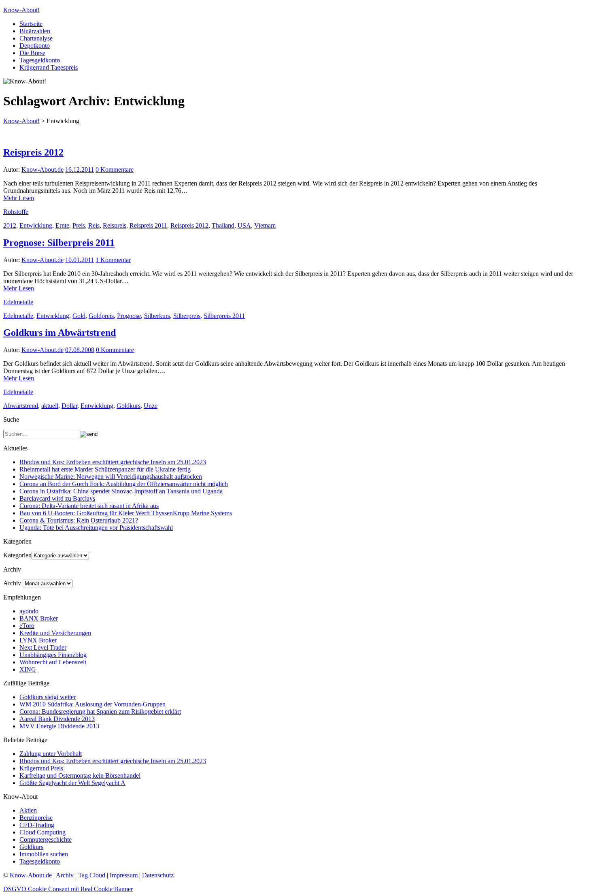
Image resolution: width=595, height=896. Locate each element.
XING (27, 669)
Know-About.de (42, 169)
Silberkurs (157, 315)
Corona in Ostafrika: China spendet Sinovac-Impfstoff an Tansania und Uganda (121, 491)
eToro (26, 625)
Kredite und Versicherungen (55, 632)
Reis (94, 225)
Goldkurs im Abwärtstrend (59, 332)
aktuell (49, 405)
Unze (150, 405)
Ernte (62, 225)
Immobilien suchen (43, 854)
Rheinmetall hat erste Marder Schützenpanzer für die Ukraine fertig (105, 469)
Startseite (30, 23)
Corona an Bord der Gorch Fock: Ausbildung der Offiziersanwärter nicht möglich (123, 483)
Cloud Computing (42, 832)
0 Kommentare (115, 169)
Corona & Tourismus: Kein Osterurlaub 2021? (78, 520)
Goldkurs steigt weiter (47, 696)
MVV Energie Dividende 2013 (59, 726)
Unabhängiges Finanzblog (53, 654)
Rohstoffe (15, 211)
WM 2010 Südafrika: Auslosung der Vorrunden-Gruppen (92, 704)
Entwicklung (35, 225)
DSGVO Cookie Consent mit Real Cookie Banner (68, 888)
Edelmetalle (18, 302)
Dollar (69, 405)
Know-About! (21, 9)
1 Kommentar (113, 259)
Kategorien (17, 555)
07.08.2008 (79, 349)
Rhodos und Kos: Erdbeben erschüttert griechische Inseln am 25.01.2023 (112, 462)
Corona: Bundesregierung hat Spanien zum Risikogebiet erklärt (100, 711)
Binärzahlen (34, 31)
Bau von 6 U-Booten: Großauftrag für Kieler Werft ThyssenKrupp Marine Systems (125, 513)
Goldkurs (128, 405)
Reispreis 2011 (148, 225)
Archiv (12, 583)
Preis (78, 225)
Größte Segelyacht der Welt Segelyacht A (72, 782)
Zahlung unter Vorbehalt (50, 753)
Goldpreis (101, 315)
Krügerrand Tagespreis (48, 67)
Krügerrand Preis (41, 768)
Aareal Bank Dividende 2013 (57, 718)
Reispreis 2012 (33, 152)
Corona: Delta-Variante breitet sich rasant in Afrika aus (89, 505)
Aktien (28, 810)
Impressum (124, 875)
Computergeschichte (45, 839)
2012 (9, 225)
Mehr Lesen (18, 197)
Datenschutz (158, 875)
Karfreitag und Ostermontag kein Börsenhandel (79, 775)
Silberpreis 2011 (224, 315)
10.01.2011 (79, 259)
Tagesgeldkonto (39, 60)
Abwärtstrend (20, 405)
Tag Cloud (91, 875)
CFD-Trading (36, 824)
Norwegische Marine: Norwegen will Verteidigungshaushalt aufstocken (110, 476)
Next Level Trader (42, 647)
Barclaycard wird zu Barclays (57, 498)
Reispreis (114, 225)
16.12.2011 (79, 169)
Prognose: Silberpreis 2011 (59, 242)
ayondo (28, 611)
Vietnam (265, 225)
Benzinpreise (36, 817)
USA (244, 225)
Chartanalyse (36, 38)
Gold (78, 315)
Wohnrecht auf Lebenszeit (52, 662)
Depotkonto (34, 45)
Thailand (223, 225)
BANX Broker (38, 618)
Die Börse (32, 52)
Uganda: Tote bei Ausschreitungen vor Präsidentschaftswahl (96, 527)
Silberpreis (186, 315)
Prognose (129, 315)
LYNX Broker (38, 640)
